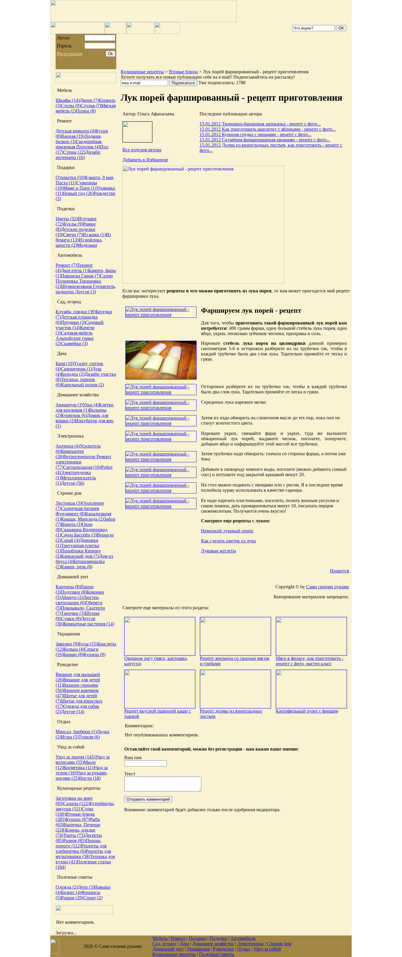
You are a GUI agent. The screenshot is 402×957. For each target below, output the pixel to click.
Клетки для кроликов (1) (85, 407)
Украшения (198, 948)
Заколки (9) (67, 643)
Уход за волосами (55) (83, 759)
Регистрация (69, 53)
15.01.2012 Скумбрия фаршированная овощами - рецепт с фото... (265, 139)
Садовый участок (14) (80, 325)
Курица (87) (77, 819)
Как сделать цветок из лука (228, 540)
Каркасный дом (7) (80, 556)
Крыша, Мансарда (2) (82, 518)
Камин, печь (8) (76, 566)
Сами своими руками (327, 586)
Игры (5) (70, 736)
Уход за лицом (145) (75, 756)
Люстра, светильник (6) (77, 600)
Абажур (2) (72, 597)
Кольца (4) (73, 649)
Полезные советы (216, 954)
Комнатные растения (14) (88, 623)
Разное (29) (72, 897)
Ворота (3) (71, 524)
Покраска (71, 275)
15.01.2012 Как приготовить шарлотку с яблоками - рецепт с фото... (268, 129)
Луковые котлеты (218, 550)
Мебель (159, 938)
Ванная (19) (72, 136)
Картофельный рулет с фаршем (307, 710)
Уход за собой (267, 948)
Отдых (243, 948)
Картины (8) (68, 586)
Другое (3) (85, 291)
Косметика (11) (78, 767)
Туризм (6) (89, 736)
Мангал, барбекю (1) (76, 731)
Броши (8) (73, 654)
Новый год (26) (78, 193)
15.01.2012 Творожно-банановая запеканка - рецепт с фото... (260, 123)
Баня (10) (65, 363)
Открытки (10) (70, 177)
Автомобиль (242, 938)
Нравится (339, 570)
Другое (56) (72, 483)
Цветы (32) (67, 218)
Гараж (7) (90, 275)
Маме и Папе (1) (79, 188)
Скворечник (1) (76, 368)
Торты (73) (74, 835)
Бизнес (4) (71, 892)
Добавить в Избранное (145, 159)
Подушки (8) (74, 592)
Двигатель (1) (74, 270)
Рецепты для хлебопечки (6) (81, 848)
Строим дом (279, 943)
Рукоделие (223, 948)
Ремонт (178, 938)
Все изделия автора (141, 149)
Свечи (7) (72, 234)
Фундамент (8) (70, 513)
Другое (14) (72, 711)
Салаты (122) (76, 803)
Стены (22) (74, 152)
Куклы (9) (73, 223)
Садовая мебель (76, 332)
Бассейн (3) (85, 534)
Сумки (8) (71, 618)
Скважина (72, 529)
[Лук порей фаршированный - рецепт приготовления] (203, 281)
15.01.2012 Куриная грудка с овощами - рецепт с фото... (255, 134)
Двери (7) (89, 100)
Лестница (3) (69, 503)
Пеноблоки (73, 550)
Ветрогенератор (80, 456)
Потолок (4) (88, 146)
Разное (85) (74, 840)
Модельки (87, 245)
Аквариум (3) (69, 404)
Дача (184, 943)
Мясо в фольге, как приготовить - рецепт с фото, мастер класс (309, 661)
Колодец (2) (72, 374)
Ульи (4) (91, 404)
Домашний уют (168, 948)
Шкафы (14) (68, 100)
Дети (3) (86, 887)
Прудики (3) (73, 322)
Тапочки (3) (73, 613)
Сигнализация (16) (82, 467)
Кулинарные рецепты (142, 71)
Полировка (67, 281)
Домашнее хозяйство (213, 943)
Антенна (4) (68, 445)
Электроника (250, 943)
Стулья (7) (91, 105)
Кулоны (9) (94, 654)
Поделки (218, 938)
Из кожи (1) (94, 234)
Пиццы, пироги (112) (79, 843)
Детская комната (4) (75, 130)
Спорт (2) (92, 897)
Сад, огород (164, 943)
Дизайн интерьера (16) (78, 155)
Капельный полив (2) (82, 384)
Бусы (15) (87, 643)
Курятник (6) (74, 415)
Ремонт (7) (66, 265)
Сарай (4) (70, 540)
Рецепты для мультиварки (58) (83, 854)
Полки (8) (86, 110)
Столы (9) (71, 105)
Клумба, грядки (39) (76, 311)
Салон (106, 275)
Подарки (197, 938)
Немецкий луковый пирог (227, 530)
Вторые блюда (183, 71)
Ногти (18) (90, 778)
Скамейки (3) (74, 343)
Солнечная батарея (80, 508)
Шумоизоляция (77, 286)
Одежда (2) (67, 887)
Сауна (67, 534)
